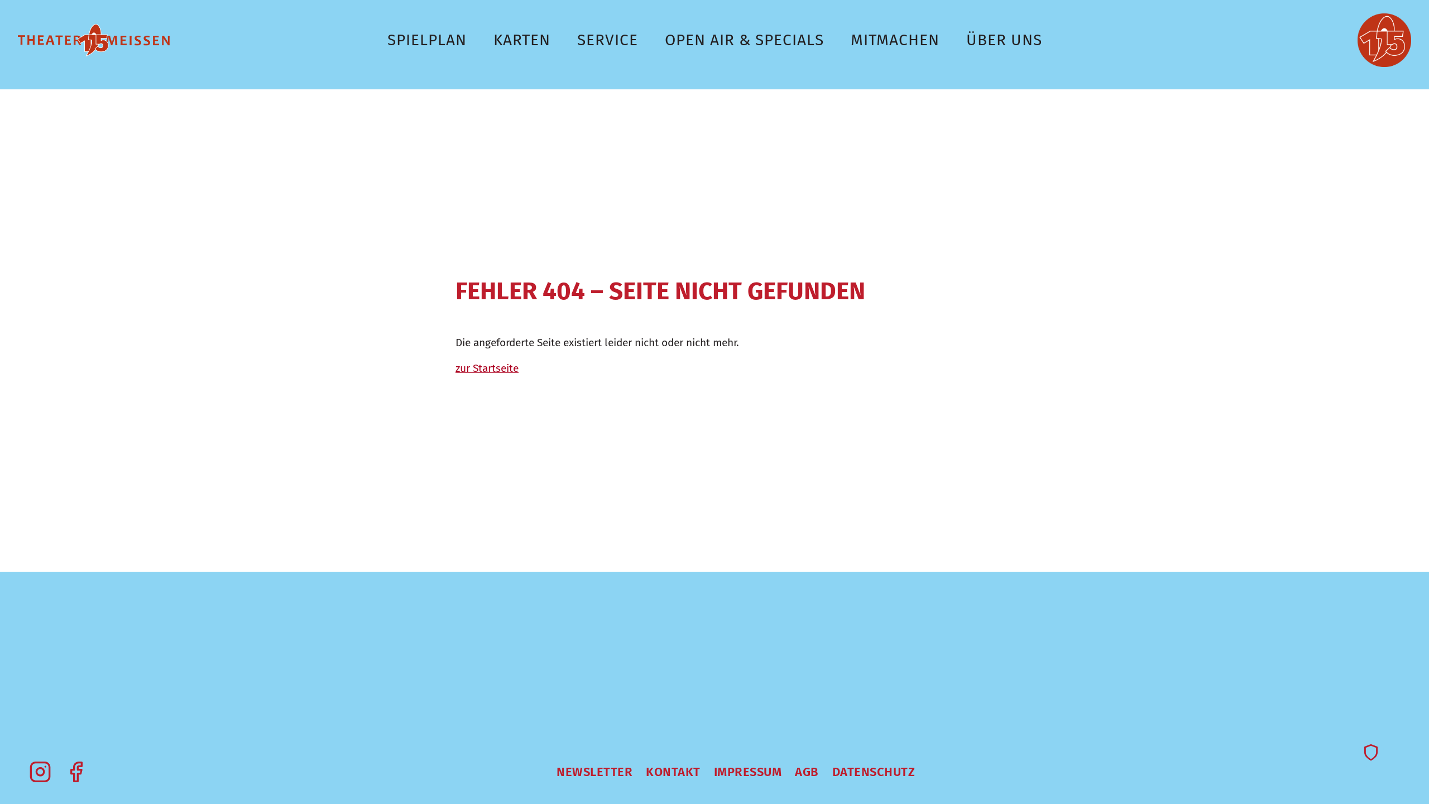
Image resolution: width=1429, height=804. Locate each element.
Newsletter (594, 771)
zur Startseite (487, 368)
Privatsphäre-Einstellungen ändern (1371, 753)
